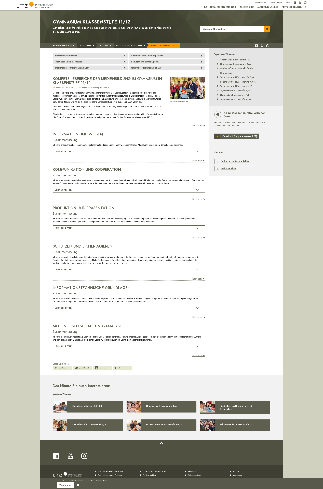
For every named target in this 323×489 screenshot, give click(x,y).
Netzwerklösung (294, 7)
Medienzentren (260, 2)
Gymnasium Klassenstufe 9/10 (235, 99)
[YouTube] (300, 2)
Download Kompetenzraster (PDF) (240, 136)
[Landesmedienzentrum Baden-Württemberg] (35, 5)
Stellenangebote (194, 475)
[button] (62, 368)
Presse (279, 2)
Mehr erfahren (101, 481)
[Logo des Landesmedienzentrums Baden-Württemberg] (68, 474)
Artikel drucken (228, 168)
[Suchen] (267, 29)
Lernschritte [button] (63, 151)
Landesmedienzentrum (220, 7)
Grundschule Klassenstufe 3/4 (235, 64)
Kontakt (288, 2)
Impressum (237, 475)
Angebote (246, 7)
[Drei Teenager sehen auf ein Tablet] (187, 88)
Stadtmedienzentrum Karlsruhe (110, 471)
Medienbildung (267, 7)
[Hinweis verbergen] (78, 485)
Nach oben (197, 125)
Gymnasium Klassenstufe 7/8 (234, 95)
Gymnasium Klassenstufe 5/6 (235, 90)
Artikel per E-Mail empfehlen (235, 161)
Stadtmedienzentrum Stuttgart (110, 475)
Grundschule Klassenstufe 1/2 (235, 59)
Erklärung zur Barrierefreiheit (154, 471)
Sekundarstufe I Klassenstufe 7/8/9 (238, 81)
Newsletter (192, 471)
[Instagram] (305, 2)
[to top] (161, 443)
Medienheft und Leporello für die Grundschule (236, 70)
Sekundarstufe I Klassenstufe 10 (236, 86)
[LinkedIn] (295, 2)
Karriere (272, 2)
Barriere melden (149, 475)
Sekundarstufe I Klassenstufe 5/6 (237, 77)
